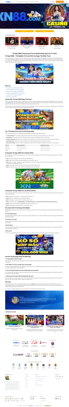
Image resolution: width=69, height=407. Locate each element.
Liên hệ (36, 382)
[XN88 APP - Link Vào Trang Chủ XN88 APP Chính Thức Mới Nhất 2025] (8, 2)
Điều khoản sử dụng (39, 385)
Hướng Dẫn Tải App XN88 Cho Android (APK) (15, 91)
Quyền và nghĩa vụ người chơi (41, 376)
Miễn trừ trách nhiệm (39, 380)
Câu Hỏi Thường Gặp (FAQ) (11, 96)
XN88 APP (14, 1)
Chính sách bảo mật (39, 378)
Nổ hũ (33, 1)
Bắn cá (22, 1)
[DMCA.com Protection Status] (47, 405)
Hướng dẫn (36, 1)
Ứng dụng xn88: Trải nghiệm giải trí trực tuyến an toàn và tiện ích (55, 327)
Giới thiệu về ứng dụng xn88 (14, 326)
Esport (26, 382)
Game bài (26, 1)
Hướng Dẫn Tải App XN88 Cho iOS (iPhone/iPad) (15, 93)
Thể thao (18, 1)
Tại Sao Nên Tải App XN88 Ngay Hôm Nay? (14, 87)
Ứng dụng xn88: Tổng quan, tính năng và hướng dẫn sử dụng (35, 327)
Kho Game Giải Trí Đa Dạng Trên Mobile (14, 94)
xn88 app (44, 58)
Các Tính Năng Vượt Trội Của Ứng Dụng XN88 (15, 89)
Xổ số (30, 1)
